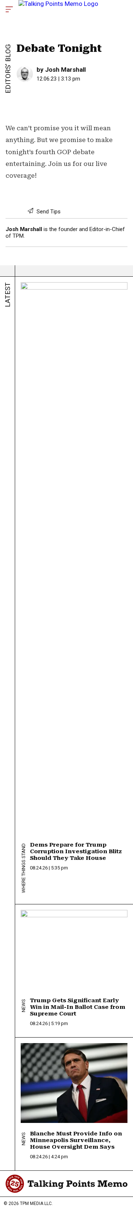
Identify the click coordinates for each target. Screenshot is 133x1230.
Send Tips (48, 211)
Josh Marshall (65, 69)
